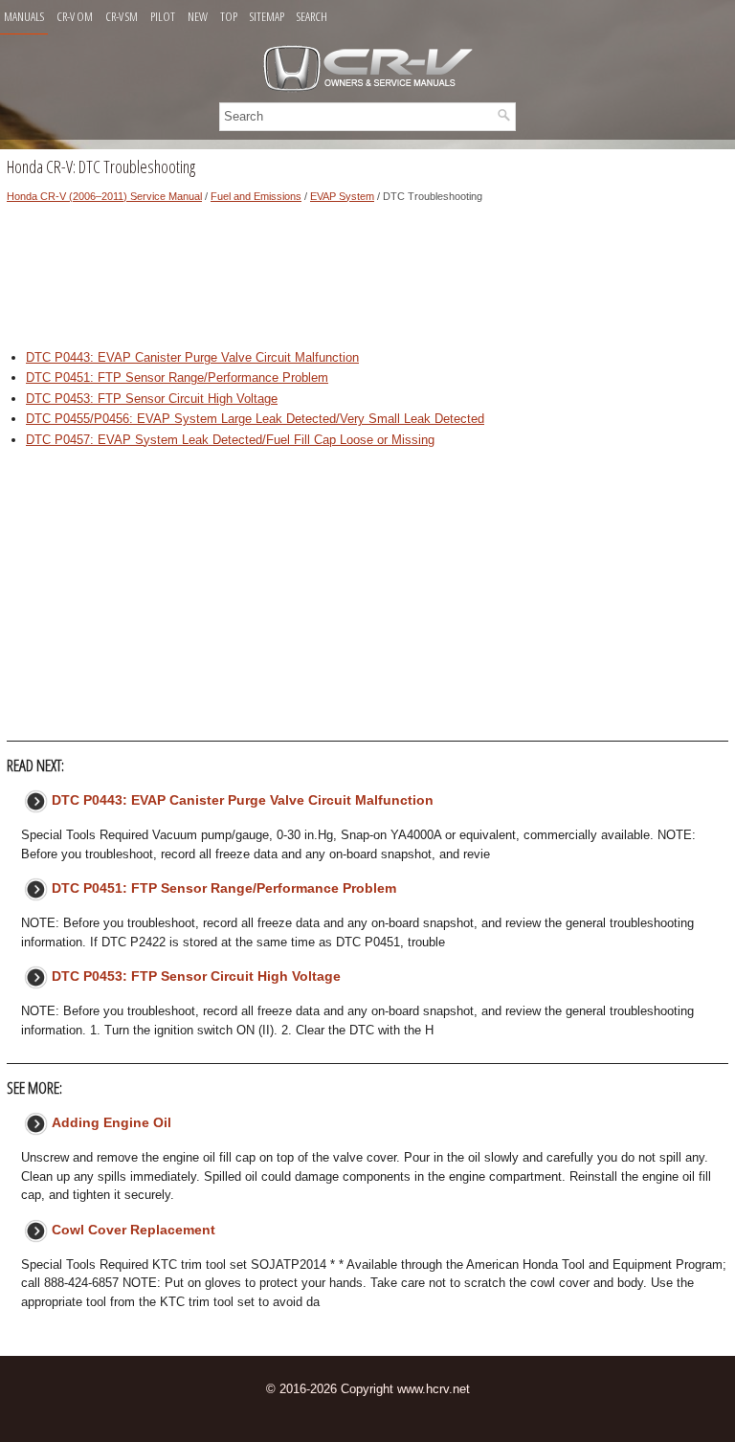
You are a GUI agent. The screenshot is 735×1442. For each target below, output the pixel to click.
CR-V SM (121, 16)
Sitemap (267, 16)
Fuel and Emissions (256, 196)
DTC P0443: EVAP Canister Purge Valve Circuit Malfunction (192, 357)
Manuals (24, 16)
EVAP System (342, 196)
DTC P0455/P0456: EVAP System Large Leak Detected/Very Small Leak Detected (255, 418)
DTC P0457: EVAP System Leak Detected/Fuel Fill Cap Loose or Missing (230, 440)
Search (312, 16)
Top (228, 16)
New (198, 16)
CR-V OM (74, 16)
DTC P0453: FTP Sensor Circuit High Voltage (152, 398)
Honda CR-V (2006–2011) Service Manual (104, 196)
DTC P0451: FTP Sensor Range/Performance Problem (177, 377)
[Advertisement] (367, 281)
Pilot (162, 16)
